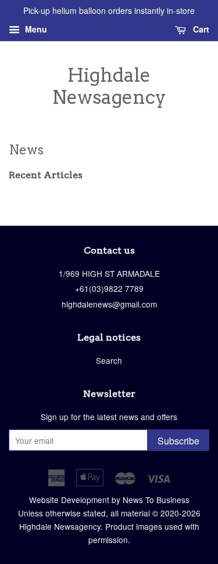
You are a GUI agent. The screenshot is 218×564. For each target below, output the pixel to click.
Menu (35, 29)
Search (109, 360)
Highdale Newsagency (109, 86)
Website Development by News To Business (109, 499)
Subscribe (178, 440)
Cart (200, 29)
